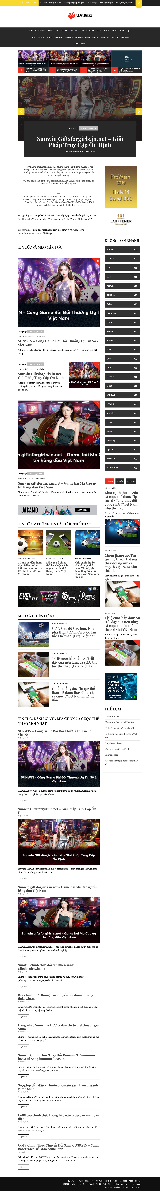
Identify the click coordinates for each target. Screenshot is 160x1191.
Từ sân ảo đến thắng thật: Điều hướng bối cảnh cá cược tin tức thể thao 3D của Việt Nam (30, 568)
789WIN (64, 31)
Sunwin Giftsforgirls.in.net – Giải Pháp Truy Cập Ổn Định (41, 375)
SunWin (32, 31)
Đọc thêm (23, 800)
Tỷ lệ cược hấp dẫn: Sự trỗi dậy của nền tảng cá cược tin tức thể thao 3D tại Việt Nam (74, 662)
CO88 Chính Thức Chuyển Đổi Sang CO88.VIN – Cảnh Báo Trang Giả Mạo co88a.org (58, 1147)
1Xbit (50, 31)
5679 (56, 31)
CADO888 (90, 31)
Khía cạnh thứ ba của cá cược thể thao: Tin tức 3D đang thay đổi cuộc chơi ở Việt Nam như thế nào (87, 570)
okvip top (104, 37)
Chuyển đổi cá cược (114, 743)
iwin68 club (80, 44)
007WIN (41, 31)
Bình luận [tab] (131, 481)
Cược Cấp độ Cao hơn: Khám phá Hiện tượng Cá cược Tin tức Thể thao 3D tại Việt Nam (75, 632)
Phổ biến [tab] (109, 481)
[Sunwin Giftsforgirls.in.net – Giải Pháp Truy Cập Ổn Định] (59, 863)
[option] (33, 61)
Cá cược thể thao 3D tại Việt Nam (120, 722)
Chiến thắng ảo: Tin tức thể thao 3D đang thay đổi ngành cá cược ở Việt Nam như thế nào (75, 694)
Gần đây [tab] (120, 481)
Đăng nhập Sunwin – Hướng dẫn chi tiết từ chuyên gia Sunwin (58, 1027)
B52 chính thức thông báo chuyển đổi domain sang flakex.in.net (55, 997)
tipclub (114, 37)
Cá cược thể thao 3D (114, 716)
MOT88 (115, 31)
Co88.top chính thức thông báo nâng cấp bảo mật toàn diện (58, 1117)
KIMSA (106, 31)
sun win (79, 37)
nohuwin (125, 37)
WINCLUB (58, 37)
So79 (71, 172)
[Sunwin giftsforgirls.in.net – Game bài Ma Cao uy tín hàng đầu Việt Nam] (59, 941)
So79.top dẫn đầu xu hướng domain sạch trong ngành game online (58, 1087)
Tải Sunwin (23, 230)
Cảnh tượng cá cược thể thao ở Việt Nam (121, 736)
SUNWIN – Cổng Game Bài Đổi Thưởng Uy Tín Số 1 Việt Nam (58, 342)
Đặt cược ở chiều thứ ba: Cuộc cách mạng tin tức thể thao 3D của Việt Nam (57, 568)
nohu (122, 31)
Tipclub (41, 37)
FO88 (99, 31)
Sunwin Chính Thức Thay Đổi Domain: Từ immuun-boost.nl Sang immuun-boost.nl (56, 1057)
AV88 (81, 31)
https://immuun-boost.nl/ (30, 233)
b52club (69, 37)
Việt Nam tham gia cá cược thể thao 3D (121, 763)
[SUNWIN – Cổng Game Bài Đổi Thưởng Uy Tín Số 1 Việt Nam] (59, 785)
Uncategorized (88, 128)
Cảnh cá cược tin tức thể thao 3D (120, 728)
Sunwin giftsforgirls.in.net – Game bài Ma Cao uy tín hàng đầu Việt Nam (56, 3)
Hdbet (95, 37)
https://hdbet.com (80, 219)
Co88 (87, 37)
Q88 (129, 31)
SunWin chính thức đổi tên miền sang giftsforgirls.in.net (46, 967)
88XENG (73, 31)
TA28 (33, 37)
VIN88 (49, 37)
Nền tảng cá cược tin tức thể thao (120, 749)
